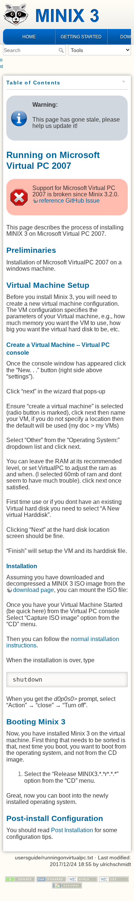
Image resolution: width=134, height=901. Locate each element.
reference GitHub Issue (69, 200)
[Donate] (20, 879)
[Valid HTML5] (83, 879)
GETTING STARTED (81, 36)
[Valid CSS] (114, 879)
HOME (29, 36)
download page (33, 590)
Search (62, 50)
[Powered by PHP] (51, 879)
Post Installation (72, 830)
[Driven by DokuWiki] (67, 885)
